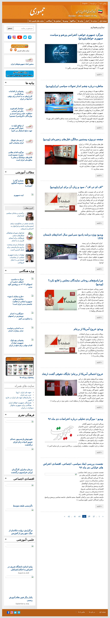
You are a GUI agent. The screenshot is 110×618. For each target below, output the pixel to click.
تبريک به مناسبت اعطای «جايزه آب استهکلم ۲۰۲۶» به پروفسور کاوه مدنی (20, 283)
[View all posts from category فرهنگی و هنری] (6, 415)
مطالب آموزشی (24, 172)
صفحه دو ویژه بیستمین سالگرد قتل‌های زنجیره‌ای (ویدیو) (73, 139)
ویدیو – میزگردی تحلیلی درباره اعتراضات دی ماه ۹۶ (75, 418)
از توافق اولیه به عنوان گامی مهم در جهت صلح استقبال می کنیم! (20, 128)
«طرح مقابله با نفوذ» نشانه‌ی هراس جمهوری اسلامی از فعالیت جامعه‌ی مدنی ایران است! (19, 300)
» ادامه (99, 74)
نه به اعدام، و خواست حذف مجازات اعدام (15, 329)
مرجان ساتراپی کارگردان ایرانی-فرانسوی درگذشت (22, 471)
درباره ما (94, 21)
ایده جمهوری (19, 195)
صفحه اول (103, 21)
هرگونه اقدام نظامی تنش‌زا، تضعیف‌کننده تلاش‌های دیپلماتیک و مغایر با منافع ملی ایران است (20, 156)
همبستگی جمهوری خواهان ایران (20, 403)
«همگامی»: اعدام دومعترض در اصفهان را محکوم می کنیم (20, 316)
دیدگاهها (73, 21)
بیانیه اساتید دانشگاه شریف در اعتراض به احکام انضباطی (20, 568)
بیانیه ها (80, 21)
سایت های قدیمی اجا (36, 21)
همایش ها (57, 21)
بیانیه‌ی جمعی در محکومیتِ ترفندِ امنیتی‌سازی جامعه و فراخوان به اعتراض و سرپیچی (22, 226)
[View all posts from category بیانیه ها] (6, 83)
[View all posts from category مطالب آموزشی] (6, 172)
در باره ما (93, 3)
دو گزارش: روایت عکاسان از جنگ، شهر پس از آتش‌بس (21, 532)
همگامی (49, 21)
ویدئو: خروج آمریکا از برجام (88, 329)
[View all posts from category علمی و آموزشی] (6, 539)
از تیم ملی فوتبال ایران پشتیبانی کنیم (16, 141)
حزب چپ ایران (25, 395)
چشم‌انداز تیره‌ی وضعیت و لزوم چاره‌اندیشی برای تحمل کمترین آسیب (15, 247)
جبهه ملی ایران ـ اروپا (23, 392)
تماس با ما (103, 3)
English (84, 3)
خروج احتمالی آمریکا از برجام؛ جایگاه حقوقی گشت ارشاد (72, 373)
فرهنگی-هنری (26, 415)
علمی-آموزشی (25, 539)
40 (79, 516)
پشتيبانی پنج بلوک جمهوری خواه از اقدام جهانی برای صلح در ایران (20, 343)
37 (94, 516)
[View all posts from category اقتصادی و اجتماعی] (6, 478)
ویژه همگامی (26, 271)
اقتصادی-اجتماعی (23, 478)
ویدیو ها (65, 21)
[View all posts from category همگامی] (6, 271)
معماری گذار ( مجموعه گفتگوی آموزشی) (21, 183)
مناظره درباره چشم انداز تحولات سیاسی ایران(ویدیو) (74, 86)
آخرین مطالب (28, 208)
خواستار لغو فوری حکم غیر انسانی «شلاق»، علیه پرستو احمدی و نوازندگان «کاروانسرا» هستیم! (20, 112)
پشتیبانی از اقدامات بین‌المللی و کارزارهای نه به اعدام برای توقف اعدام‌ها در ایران (20, 95)
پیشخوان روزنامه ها (27, 377)
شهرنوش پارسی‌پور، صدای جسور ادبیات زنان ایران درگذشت (21, 441)
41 (75, 516)
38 (89, 516)
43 (69, 516)
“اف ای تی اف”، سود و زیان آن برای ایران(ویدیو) (76, 187)
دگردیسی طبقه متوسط (23, 505)
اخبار (87, 21)
